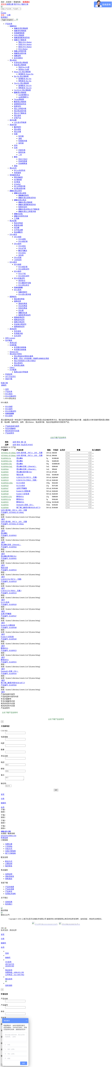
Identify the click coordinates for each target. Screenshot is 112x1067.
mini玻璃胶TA (23, 95)
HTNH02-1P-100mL (8, 453)
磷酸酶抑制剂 (23, 195)
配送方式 (8, 861)
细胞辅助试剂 (19, 326)
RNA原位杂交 (23, 285)
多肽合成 (13, 343)
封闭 (16, 145)
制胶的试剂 (22, 207)
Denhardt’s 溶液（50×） (25, 505)
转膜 (16, 134)
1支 (25, 442)
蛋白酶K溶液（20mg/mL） (26, 466)
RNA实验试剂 (19, 278)
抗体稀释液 (22, 163)
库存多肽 (17, 331)
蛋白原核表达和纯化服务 (23, 356)
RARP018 (5, 477)
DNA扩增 (22, 248)
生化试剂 (17, 336)
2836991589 (9, 966)
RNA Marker (23, 49)
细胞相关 (13, 297)
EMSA (12, 367)
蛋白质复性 (18, 363)
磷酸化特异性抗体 (21, 216)
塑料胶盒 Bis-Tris (24, 81)
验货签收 (8, 866)
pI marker (17, 184)
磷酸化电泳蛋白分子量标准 (28, 209)
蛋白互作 (13, 168)
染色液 (21, 143)
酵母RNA (20, 496)
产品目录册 (9, 889)
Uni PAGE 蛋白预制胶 (22, 90)
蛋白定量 (17, 131)
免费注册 (9, 4)
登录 (2, 15)
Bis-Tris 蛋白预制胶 (21, 76)
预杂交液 (19, 475)
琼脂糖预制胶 (19, 33)
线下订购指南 (10, 853)
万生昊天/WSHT (26, 445)
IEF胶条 (17, 182)
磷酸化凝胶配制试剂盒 (27, 204)
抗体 (16, 148)
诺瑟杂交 (21, 280)
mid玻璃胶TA (23, 97)
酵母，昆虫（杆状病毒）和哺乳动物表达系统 (31, 358)
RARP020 (5, 486)
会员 (2, 807)
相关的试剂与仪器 (12, 431)
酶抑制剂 (17, 127)
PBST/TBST (22, 159)
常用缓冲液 (18, 333)
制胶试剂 (17, 106)
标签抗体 (21, 152)
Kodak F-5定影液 (22, 494)
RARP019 (5, 480)
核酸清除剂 (22, 292)
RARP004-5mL (6, 466)
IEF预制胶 (18, 180)
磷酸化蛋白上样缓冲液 (27, 211)
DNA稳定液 (23, 241)
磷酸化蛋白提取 (20, 193)
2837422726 (9, 964)
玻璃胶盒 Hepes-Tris (25, 74)
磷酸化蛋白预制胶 (25, 202)
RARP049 (5, 494)
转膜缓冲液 (22, 141)
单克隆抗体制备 (20, 349)
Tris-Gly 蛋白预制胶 (21, 83)
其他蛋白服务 (19, 365)
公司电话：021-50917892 (14, 975)
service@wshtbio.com (8, 836)
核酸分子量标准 (20, 40)
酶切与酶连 (22, 251)
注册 (8, 15)
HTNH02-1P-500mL (8, 455)
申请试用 (8, 374)
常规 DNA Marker (25, 44)
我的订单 (24, 4)
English (3, 13)
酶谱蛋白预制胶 (20, 102)
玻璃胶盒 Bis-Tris (24, 79)
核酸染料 (17, 56)
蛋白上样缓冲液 (20, 108)
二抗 (20, 155)
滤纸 (20, 138)
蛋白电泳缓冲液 (20, 111)
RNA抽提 (17, 264)
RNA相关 (13, 262)
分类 (2, 799)
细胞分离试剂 (19, 322)
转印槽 (16, 228)
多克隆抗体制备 (20, 347)
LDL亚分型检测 (20, 122)
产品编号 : (12, 512)
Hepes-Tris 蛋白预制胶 (22, 72)
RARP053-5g (6, 499)
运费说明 (8, 864)
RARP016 (5, 475)
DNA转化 (22, 253)
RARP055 (5, 502)
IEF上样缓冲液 (19, 186)
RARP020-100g (7, 483)
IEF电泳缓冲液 (19, 188)
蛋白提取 (17, 129)
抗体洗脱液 (22, 161)
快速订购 (4, 383)
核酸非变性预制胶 (21, 28)
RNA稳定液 (22, 267)
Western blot (14, 352)
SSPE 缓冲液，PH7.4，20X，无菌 (29, 453)
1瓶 (21, 442)
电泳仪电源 (18, 223)
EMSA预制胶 (19, 35)
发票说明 (8, 874)
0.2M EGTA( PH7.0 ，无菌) (26, 477)
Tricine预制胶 (19, 99)
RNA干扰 (22, 274)
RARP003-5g (6, 458)
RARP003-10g (6, 461)
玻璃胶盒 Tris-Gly (25, 85)
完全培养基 (22, 306)
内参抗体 (21, 150)
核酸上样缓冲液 (20, 51)
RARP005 (5, 472)
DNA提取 (22, 239)
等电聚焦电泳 (15, 175)
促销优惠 (8, 902)
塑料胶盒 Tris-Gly (25, 88)
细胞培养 (17, 301)
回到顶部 (8, 985)
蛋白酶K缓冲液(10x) (24, 472)
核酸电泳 (13, 26)
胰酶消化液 (22, 313)
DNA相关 (13, 234)
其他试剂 (13, 329)
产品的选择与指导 (12, 426)
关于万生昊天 (10, 376)
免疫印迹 (13, 125)
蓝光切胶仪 (18, 58)
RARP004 (5, 469)
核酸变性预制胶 (20, 31)
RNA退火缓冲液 (24, 294)
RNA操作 (17, 271)
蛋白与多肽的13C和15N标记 (25, 361)
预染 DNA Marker (25, 42)
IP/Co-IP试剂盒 (19, 170)
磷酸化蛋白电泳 (20, 200)
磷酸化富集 (18, 214)
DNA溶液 (17, 257)
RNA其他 (17, 290)
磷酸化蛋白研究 (16, 191)
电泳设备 (13, 221)
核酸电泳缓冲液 (20, 53)
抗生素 (21, 310)
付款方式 (8, 849)
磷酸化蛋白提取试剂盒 (27, 198)
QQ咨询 (8, 962)
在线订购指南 (10, 851)
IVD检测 (13, 370)
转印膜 (21, 136)
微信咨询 (8, 979)
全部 (14, 442)
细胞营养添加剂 (24, 315)
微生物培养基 (19, 299)
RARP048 (5, 491)
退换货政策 (9, 876)
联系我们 (4, 17)
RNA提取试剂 (23, 269)
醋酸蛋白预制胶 (20, 92)
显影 (16, 166)
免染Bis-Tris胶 (23, 69)
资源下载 (8, 379)
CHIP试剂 (18, 260)
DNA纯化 (22, 246)
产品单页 (8, 891)
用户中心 (17, 4)
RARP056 (5, 505)
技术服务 (8, 340)
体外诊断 (13, 120)
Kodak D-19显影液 (23, 491)
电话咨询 (8, 970)
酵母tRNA (20, 502)
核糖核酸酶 (18, 287)
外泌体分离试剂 (20, 324)
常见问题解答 (10, 428)
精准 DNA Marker (25, 47)
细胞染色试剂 (19, 320)
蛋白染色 (17, 115)
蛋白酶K (19, 458)
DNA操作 (17, 244)
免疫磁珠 (17, 173)
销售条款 (8, 879)
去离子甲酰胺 (21, 488)
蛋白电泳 (13, 60)
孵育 (16, 157)
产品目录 (8, 24)
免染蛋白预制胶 (20, 65)
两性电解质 (18, 177)
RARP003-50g (6, 464)
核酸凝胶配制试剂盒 (22, 37)
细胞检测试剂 (19, 317)
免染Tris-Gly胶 (23, 67)
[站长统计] (3, 928)
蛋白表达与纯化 (16, 354)
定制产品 (17, 118)
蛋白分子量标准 (20, 113)
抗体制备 (13, 345)
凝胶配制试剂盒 (20, 104)
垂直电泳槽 (18, 225)
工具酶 (16, 218)
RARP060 (5, 508)
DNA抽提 (17, 237)
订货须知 (8, 846)
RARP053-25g (6, 497)
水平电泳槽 (18, 230)
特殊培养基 (22, 308)
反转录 (21, 255)
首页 (10, 338)
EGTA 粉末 (20, 483)
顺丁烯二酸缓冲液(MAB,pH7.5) (28, 507)
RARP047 (5, 488)
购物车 (4, 385)
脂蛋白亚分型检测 (21, 372)
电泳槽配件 (18, 232)
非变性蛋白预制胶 (21, 62)
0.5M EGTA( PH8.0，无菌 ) (26, 480)
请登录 (3, 4)
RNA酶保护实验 (24, 283)
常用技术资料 (10, 894)
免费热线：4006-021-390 (14, 972)
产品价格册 (9, 887)
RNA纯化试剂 (23, 276)
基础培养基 (22, 303)
